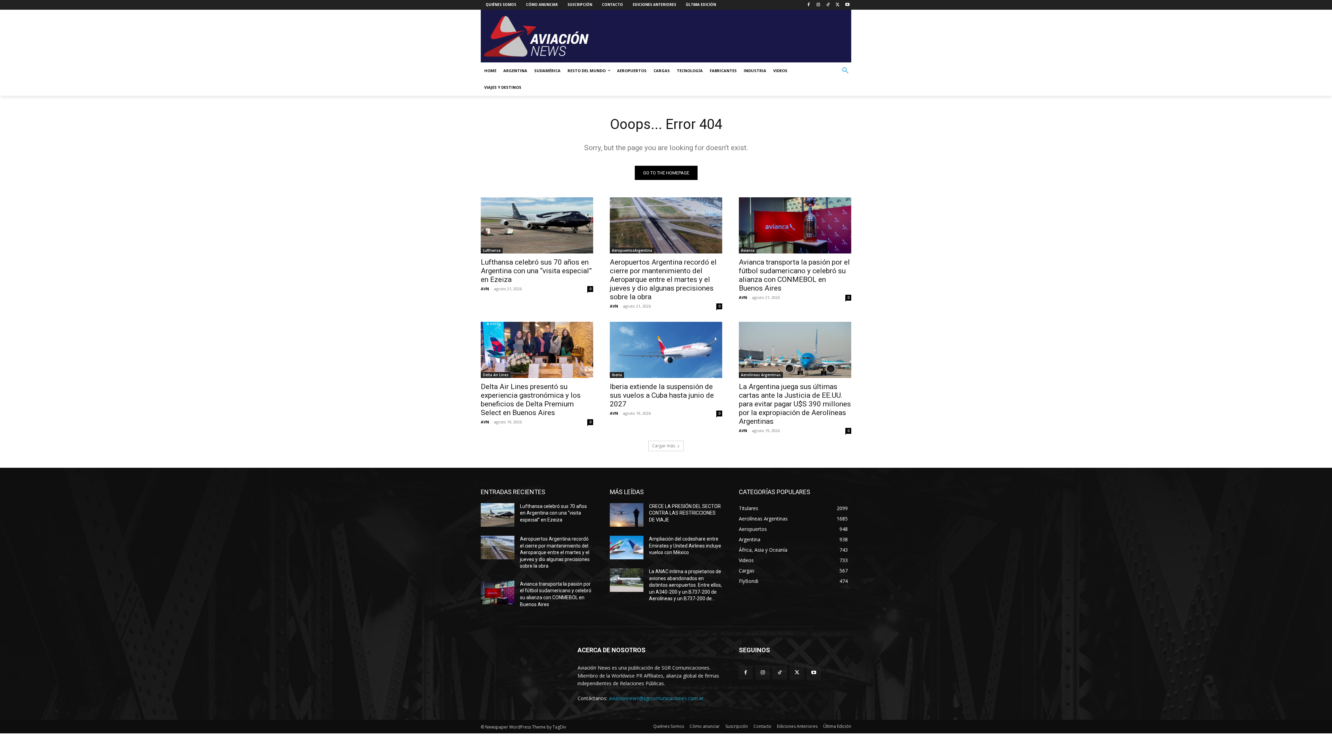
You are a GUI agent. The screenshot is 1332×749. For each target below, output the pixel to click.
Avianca (747, 250)
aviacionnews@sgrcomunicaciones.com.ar (656, 698)
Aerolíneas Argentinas (761, 374)
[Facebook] (809, 5)
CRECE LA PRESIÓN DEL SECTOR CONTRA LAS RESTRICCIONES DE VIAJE (685, 513)
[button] (845, 70)
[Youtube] (847, 5)
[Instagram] (818, 5)
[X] (838, 5)
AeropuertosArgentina (632, 250)
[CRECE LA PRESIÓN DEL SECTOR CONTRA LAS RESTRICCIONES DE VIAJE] (626, 515)
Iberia (617, 374)
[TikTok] (828, 5)
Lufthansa (492, 250)
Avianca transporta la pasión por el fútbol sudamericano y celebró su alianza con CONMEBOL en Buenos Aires (794, 275)
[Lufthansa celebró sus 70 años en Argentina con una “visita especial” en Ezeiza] (537, 225)
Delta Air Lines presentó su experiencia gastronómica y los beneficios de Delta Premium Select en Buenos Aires (531, 399)
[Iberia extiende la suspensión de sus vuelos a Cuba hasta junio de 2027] (666, 350)
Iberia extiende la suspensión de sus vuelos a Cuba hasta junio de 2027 (662, 395)
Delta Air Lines (496, 374)
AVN (485, 288)
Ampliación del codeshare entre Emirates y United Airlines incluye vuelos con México (685, 545)
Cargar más (663, 446)
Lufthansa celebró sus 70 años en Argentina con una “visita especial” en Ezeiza (536, 271)
